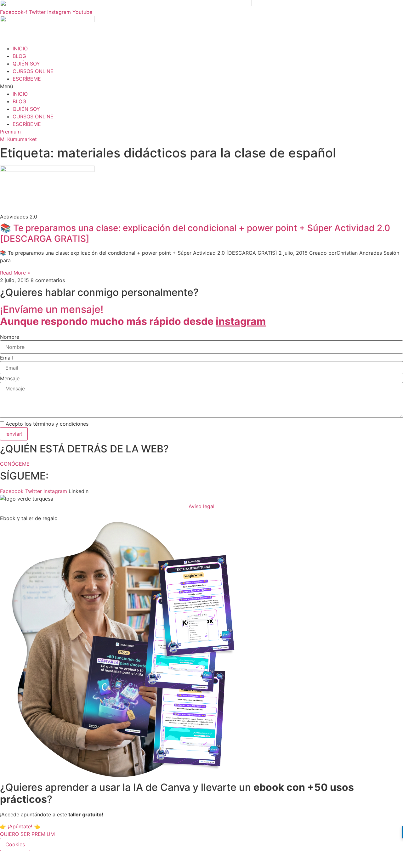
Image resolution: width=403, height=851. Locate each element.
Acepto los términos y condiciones (47, 423)
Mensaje (10, 378)
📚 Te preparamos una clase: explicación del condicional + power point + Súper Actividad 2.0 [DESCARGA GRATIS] (195, 233)
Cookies (15, 844)
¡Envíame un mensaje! (133, 315)
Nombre (9, 336)
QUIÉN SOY (26, 63)
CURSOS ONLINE (33, 71)
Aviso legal (201, 506)
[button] (201, 86)
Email (6, 357)
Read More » (15, 272)
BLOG (19, 56)
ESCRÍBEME (27, 79)
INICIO (20, 48)
